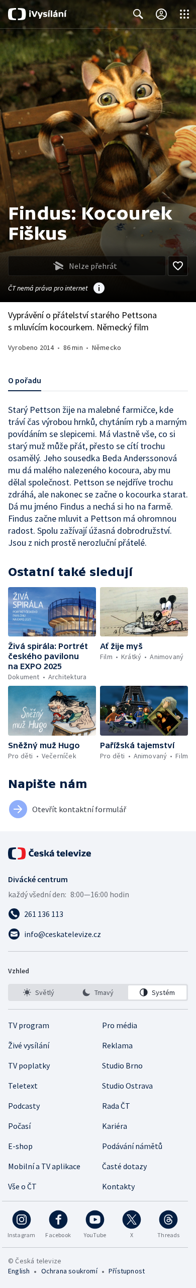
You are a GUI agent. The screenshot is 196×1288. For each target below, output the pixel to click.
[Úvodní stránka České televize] (50, 853)
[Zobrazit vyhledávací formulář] (138, 14)
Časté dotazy (124, 1166)
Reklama (117, 1045)
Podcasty (24, 1106)
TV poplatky (29, 1065)
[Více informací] (99, 289)
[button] (52, 611)
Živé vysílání (28, 1045)
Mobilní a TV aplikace (44, 1166)
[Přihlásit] (161, 14)
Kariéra (114, 1126)
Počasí (19, 1126)
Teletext (23, 1086)
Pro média (119, 1025)
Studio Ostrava (127, 1086)
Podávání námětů (132, 1146)
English (19, 1270)
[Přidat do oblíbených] (178, 266)
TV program (28, 1025)
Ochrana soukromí (69, 1270)
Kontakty (118, 1186)
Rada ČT (116, 1106)
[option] (39, 992)
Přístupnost (127, 1270)
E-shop (20, 1146)
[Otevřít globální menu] (184, 14)
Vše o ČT (22, 1186)
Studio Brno (122, 1065)
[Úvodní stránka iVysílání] (37, 14)
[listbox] (98, 992)
